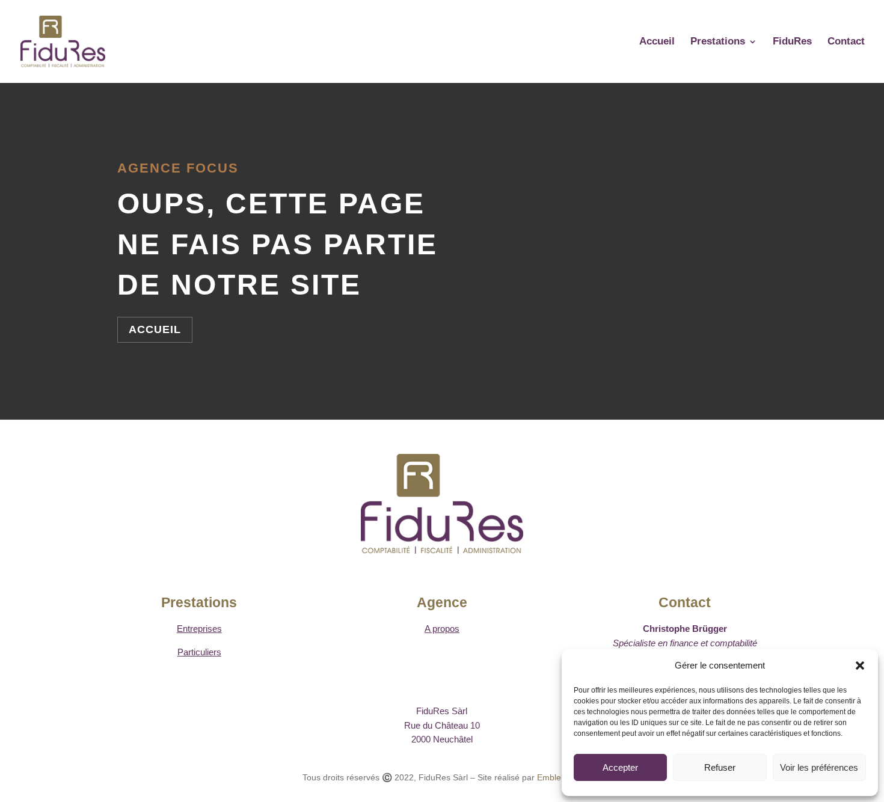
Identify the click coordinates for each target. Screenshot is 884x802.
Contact (846, 42)
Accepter (620, 767)
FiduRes (792, 42)
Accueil (657, 42)
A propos (442, 628)
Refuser (719, 767)
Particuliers (199, 652)
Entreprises (199, 628)
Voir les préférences (819, 767)
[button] (860, 666)
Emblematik (559, 777)
